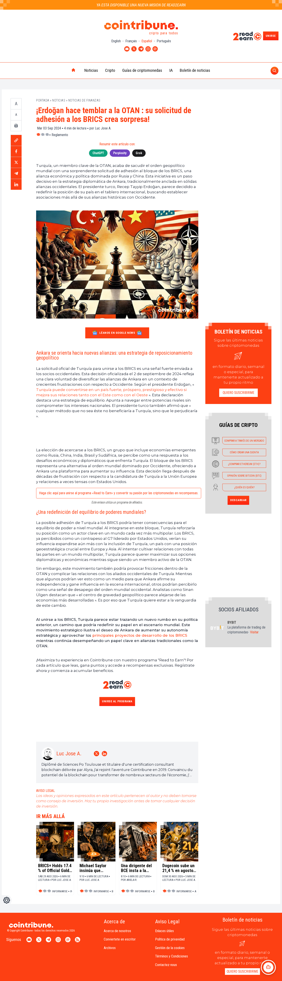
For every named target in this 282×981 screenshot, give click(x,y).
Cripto (110, 70)
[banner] (117, 433)
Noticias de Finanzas (84, 100)
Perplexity (119, 153)
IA (171, 70)
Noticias (91, 70)
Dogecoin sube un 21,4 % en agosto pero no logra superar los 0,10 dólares (178, 868)
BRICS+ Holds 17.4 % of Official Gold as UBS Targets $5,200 (54, 868)
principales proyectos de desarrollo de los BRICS (139, 635)
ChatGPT (98, 153)
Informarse (59, 891)
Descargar (238, 500)
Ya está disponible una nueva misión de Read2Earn (141, 5)
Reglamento (60, 135)
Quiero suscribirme (238, 393)
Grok (139, 153)
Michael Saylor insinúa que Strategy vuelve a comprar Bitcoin (95, 868)
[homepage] (64, 70)
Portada (42, 100)
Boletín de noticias (195, 70)
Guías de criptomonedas (142, 70)
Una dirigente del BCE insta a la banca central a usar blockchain (136, 868)
